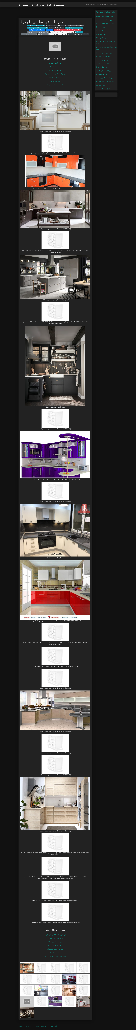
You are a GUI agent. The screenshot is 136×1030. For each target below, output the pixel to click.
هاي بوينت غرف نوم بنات (29, 34)
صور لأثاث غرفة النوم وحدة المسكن (105, 42)
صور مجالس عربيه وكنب (104, 60)
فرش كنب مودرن (55, 81)
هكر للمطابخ (79, 32)
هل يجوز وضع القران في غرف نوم (37, 27)
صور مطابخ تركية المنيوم (105, 81)
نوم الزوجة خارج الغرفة (56, 27)
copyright (113, 4)
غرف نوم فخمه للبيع (55, 945)
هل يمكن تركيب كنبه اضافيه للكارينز (62, 32)
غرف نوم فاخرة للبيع (55, 938)
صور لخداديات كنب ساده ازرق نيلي (106, 48)
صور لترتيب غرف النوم (104, 71)
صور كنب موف (100, 85)
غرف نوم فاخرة (55, 953)
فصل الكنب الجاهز (55, 63)
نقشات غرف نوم (42, 34)
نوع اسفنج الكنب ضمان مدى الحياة (56, 25)
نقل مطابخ (49, 30)
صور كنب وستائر (101, 74)
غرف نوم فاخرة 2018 (55, 942)
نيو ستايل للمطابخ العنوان (74, 27)
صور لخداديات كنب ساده (104, 20)
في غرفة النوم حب (55, 77)
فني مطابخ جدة (55, 67)
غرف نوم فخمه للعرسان (55, 949)
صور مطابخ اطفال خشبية (104, 16)
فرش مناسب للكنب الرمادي (55, 85)
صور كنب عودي (100, 34)
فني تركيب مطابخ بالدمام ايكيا (55, 74)
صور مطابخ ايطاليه (102, 30)
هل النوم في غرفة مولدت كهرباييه (38, 32)
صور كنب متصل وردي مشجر (104, 78)
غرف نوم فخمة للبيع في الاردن (55, 935)
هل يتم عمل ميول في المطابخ (58, 34)
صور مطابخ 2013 (101, 38)
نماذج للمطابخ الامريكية (37, 30)
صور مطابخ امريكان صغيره (105, 88)
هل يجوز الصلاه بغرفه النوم (35, 25)
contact (93, 4)
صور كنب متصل (100, 27)
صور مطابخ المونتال (103, 56)
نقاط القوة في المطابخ (76, 25)
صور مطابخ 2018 (101, 67)
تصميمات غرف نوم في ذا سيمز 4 (42, 4)
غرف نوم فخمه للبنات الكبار (55, 956)
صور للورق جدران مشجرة (104, 53)
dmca (87, 4)
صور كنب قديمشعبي (102, 63)
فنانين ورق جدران (55, 70)
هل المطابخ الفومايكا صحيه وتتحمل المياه (67, 30)
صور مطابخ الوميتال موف (104, 23)
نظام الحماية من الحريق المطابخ (78, 34)
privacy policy (102, 4)
